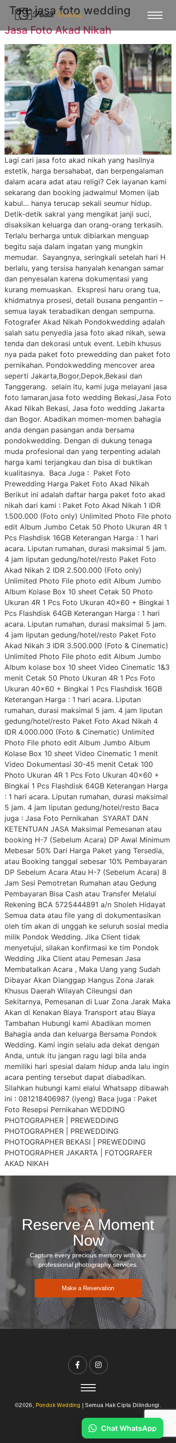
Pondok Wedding (58, 1405)
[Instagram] (98, 1365)
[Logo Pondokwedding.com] (48, 13)
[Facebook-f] (77, 1365)
